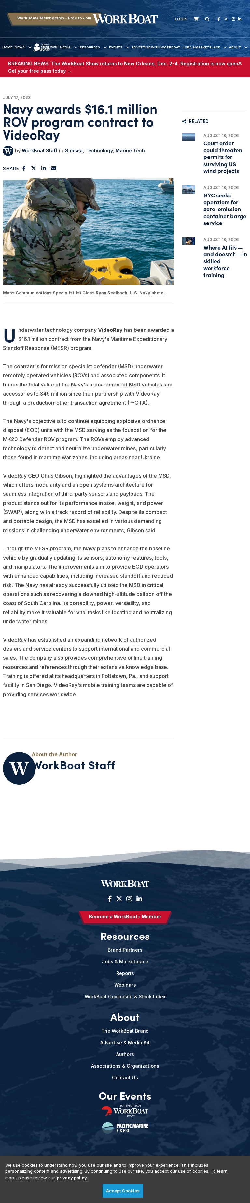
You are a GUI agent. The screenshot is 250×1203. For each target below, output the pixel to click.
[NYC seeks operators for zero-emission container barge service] (188, 189)
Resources (90, 47)
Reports (125, 973)
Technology (99, 150)
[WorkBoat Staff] (8, 151)
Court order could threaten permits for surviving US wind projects (222, 157)
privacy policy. (72, 1177)
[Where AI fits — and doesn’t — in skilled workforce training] (188, 241)
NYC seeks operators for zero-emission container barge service (224, 209)
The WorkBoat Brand (125, 1031)
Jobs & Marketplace (201, 47)
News (20, 47)
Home (7, 47)
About (235, 47)
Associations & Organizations (125, 1066)
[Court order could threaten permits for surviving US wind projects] (188, 137)
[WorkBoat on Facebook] (218, 19)
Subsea (74, 150)
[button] (24, 168)
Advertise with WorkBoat (156, 47)
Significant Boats (45, 52)
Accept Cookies (123, 1190)
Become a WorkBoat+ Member (125, 916)
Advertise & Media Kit (125, 1042)
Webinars (125, 985)
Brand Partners (125, 950)
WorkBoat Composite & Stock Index (125, 996)
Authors (125, 1054)
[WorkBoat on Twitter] (226, 19)
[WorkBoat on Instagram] (233, 19)
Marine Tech (130, 150)
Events (115, 47)
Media (65, 47)
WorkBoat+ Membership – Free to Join (54, 18)
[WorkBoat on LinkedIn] (240, 19)
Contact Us (125, 1077)
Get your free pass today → (40, 71)
